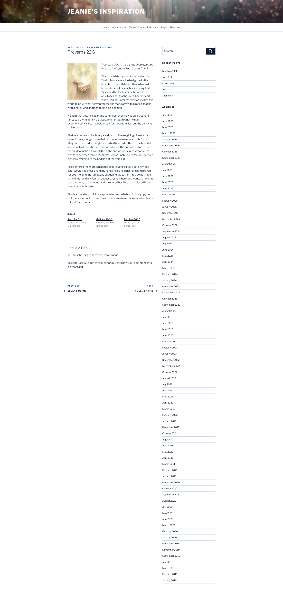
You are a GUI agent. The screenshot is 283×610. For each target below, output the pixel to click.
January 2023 (169, 353)
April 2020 (167, 519)
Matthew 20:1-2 (104, 219)
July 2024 (167, 243)
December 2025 (171, 145)
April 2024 (167, 261)
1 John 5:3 (167, 95)
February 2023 (170, 347)
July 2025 (167, 170)
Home (106, 27)
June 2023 (167, 323)
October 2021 (169, 433)
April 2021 (167, 457)
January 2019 (169, 580)
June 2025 (167, 176)
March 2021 (168, 463)
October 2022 (169, 372)
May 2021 (167, 451)
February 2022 (170, 414)
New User (175, 27)
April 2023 (167, 335)
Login (164, 27)
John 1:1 (166, 89)
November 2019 (171, 549)
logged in (88, 255)
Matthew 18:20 (132, 219)
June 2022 (167, 390)
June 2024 (167, 249)
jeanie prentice (101, 47)
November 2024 (171, 219)
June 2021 (167, 445)
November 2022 (171, 366)
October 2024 (169, 225)
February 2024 (170, 274)
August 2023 (169, 311)
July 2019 (167, 562)
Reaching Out (74, 219)
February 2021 (169, 470)
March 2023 (168, 341)
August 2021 (169, 439)
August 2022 (169, 378)
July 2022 (167, 384)
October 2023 (169, 298)
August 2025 (169, 163)
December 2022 (170, 359)
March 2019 (168, 568)
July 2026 (167, 114)
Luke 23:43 (168, 83)
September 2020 (171, 494)
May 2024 (167, 255)
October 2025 (169, 151)
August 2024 (169, 237)
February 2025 (170, 200)
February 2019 (170, 574)
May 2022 (167, 396)
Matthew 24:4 (169, 71)
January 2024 (169, 280)
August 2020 (169, 500)
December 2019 (170, 543)
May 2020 (167, 513)
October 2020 (169, 488)
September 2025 (171, 157)
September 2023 (171, 304)
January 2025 (169, 206)
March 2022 (168, 408)
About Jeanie (119, 27)
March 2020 (169, 525)
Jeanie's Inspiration (106, 11)
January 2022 (169, 421)
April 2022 (167, 402)
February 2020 (170, 531)
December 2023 (171, 286)
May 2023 (167, 329)
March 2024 (168, 268)
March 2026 (168, 133)
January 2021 (169, 476)
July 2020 (167, 506)
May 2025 (167, 182)
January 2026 (169, 139)
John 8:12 (167, 77)
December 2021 (170, 427)
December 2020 (171, 482)
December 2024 (171, 212)
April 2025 (167, 188)
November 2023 (171, 292)
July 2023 (167, 317)
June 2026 (167, 121)
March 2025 (168, 194)
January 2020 (169, 537)
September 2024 (171, 231)
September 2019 (171, 555)
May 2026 (167, 127)
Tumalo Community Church (143, 27)
